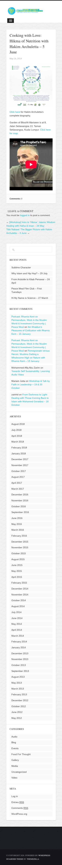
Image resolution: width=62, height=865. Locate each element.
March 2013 (17, 688)
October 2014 (18, 600)
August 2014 (18, 606)
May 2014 (16, 624)
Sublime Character (21, 267)
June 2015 (16, 565)
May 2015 (16, 571)
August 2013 (18, 676)
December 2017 (19, 459)
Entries (17, 802)
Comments (19, 808)
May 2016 (16, 524)
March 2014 (17, 635)
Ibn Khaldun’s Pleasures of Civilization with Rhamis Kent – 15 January (30, 330)
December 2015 (19, 541)
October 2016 (18, 506)
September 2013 (20, 671)
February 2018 (19, 447)
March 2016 (17, 529)
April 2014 (16, 630)
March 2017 (17, 488)
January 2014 (18, 647)
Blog (13, 742)
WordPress (44, 855)
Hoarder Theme (14, 859)
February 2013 (19, 694)
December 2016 (19, 494)
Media (14, 766)
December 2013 (19, 653)
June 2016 (16, 518)
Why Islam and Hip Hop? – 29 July (29, 273)
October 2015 (18, 553)
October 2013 (18, 665)
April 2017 (16, 483)
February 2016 (19, 535)
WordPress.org (19, 814)
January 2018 (18, 453)
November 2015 (19, 547)
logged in (25, 215)
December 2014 (19, 588)
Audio (14, 736)
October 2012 (18, 706)
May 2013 (16, 682)
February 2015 (19, 582)
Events (15, 748)
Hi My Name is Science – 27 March (29, 298)
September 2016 (20, 512)
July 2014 (16, 612)
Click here (15, 112)
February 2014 (19, 641)
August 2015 (18, 559)
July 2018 (16, 430)
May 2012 (16, 718)
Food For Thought (21, 754)
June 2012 (16, 712)
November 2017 (19, 465)
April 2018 (16, 436)
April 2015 (16, 577)
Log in (14, 796)
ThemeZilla (33, 859)
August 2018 (18, 424)
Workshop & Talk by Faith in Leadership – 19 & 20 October (30, 384)
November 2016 (19, 500)
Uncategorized (19, 772)
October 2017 (18, 471)
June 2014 (16, 618)
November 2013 (19, 659)
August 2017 (18, 477)
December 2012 (19, 700)
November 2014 (19, 594)
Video (14, 777)
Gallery (15, 760)
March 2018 (17, 441)
